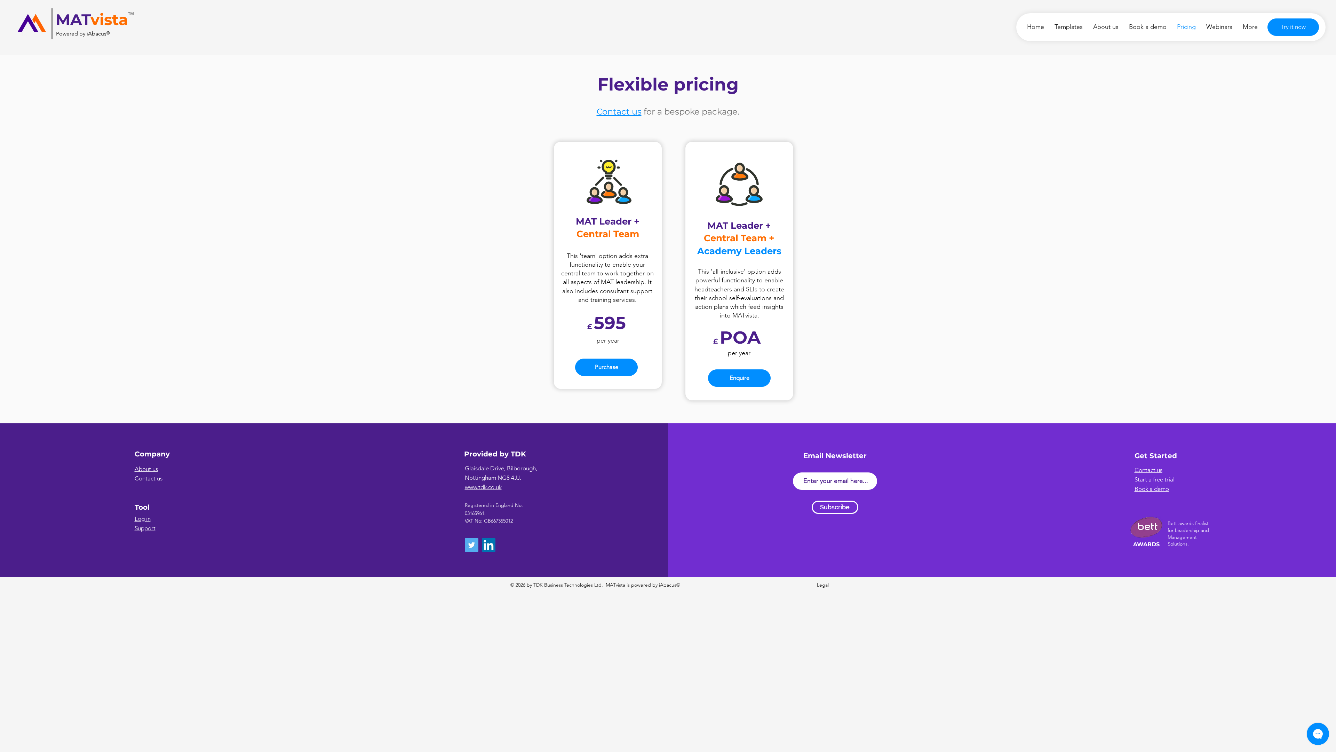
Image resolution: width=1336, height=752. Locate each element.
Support (145, 528)
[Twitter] (471, 545)
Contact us (619, 112)
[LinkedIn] (488, 545)
